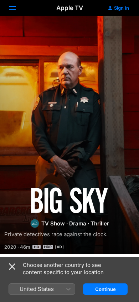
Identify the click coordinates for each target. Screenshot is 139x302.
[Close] (12, 266)
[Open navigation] (17, 8)
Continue (105, 289)
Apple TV (69, 7)
